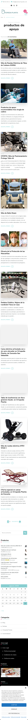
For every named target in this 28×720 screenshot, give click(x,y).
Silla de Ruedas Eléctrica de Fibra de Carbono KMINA (14, 64)
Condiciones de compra (10, 655)
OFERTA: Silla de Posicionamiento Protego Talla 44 (14, 157)
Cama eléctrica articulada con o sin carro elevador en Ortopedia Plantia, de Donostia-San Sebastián (13, 352)
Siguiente (15, 521)
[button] (25, 688)
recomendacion (6, 633)
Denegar (14, 709)
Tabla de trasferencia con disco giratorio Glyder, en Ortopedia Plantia (13, 400)
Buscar (25, 533)
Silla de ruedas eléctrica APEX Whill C (12, 447)
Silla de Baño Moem (8, 213)
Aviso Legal (23, 717)
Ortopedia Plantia (7, 630)
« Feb (2, 611)
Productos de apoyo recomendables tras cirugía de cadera (12, 109)
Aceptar (14, 705)
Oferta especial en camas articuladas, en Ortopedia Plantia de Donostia (14, 492)
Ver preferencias (14, 713)
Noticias (8, 61)
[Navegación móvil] (25, 11)
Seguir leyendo (5, 78)
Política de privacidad (15, 717)
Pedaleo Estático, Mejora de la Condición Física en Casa (12, 304)
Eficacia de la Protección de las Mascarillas (13, 252)
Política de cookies (6, 717)
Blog (2, 61)
